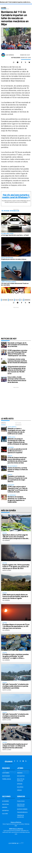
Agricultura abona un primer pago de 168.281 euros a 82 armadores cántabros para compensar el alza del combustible (15, 537)
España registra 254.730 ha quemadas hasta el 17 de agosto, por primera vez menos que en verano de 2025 (15, 566)
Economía (5, 801)
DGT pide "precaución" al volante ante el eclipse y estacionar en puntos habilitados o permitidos (15, 716)
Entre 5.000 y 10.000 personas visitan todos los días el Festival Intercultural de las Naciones (17, 379)
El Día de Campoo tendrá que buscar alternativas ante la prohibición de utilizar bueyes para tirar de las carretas (17, 460)
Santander (6, 776)
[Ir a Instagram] (20, 761)
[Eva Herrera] (3, 55)
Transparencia (22, 812)
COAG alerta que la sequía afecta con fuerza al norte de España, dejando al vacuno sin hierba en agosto (15, 596)
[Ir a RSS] (26, 761)
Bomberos (27, 300)
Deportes (5, 810)
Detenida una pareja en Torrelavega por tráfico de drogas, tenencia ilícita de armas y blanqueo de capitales (18, 441)
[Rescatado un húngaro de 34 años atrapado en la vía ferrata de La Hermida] (4, 345)
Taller (17, 300)
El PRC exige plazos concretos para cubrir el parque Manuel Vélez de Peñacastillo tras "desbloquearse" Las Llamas (17, 353)
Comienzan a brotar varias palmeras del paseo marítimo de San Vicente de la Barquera (17, 361)
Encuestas (21, 776)
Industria (5, 804)
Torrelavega (6, 779)
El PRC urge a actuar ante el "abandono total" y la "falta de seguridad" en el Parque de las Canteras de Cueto (18, 489)
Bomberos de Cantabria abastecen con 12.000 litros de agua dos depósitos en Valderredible (17, 499)
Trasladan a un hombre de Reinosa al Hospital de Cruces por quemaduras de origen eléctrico (17, 479)
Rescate (11, 300)
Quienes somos (22, 809)
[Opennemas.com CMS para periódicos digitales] (16, 843)
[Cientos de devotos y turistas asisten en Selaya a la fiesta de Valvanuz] (4, 468)
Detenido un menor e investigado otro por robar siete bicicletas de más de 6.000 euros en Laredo (16, 431)
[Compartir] (13, 62)
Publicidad (21, 801)
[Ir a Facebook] (14, 761)
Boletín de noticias (20, 780)
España (3, 8)
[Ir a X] (17, 761)
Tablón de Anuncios (20, 816)
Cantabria (4, 300)
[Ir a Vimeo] (23, 761)
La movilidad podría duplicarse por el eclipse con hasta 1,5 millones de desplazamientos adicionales (14, 746)
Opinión (19, 784)
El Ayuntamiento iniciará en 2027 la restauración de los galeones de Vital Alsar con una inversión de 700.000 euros (17, 370)
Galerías (20, 787)
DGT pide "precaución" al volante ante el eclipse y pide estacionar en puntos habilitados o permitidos (15, 686)
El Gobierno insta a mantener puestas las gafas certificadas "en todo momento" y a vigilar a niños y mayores (15, 657)
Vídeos (19, 790)
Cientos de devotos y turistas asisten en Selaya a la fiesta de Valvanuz (18, 469)
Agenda (19, 773)
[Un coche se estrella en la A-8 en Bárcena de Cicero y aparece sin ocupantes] (4, 449)
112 (22, 300)
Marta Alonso (6, 570)
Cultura (5, 813)
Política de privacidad (21, 805)
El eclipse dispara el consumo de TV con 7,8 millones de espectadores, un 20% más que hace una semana (15, 626)
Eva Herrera (10, 55)
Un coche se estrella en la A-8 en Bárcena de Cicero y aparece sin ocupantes (17, 451)
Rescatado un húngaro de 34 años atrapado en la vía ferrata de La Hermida (18, 345)
